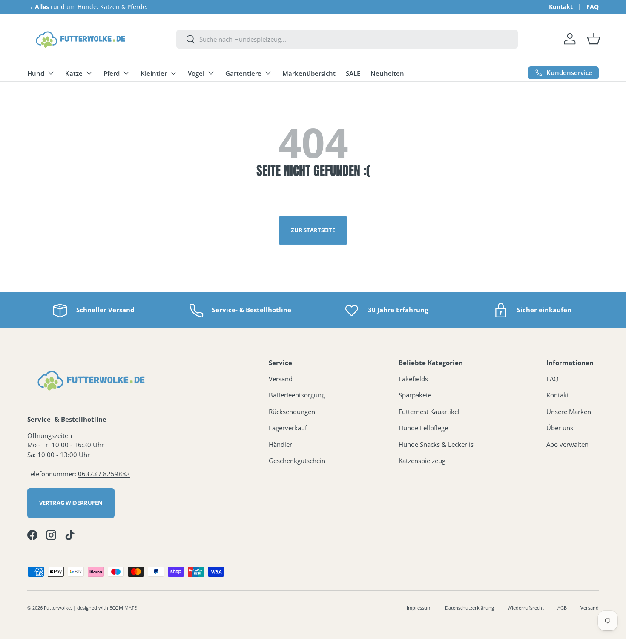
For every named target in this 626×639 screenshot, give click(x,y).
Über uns (559, 427)
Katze (74, 73)
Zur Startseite (313, 230)
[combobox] (347, 39)
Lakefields (413, 378)
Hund (35, 73)
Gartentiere (243, 73)
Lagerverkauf (288, 427)
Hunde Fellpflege (423, 427)
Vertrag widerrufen (71, 503)
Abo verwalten (567, 444)
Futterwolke (57, 607)
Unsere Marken (568, 411)
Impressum (419, 607)
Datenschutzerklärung (469, 607)
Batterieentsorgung (297, 395)
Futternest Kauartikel (429, 411)
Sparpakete (415, 395)
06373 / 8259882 (104, 473)
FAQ (592, 7)
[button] (593, 38)
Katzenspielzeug (422, 460)
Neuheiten (387, 73)
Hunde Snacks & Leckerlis (436, 444)
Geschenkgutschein (297, 460)
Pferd (111, 73)
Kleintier (154, 73)
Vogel (196, 73)
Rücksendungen (292, 411)
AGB (562, 607)
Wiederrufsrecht (526, 607)
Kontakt (561, 7)
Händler (280, 444)
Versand (281, 378)
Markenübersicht (309, 73)
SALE (353, 73)
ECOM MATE (123, 607)
